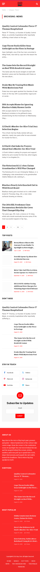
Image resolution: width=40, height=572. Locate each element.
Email (20, 408)
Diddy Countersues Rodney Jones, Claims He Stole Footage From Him (25, 518)
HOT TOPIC (25, 561)
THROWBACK (33, 564)
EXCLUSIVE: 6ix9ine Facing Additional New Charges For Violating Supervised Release (26, 286)
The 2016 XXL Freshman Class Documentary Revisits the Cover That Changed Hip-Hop (17, 207)
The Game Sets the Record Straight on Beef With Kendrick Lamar (18, 66)
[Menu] (3, 3)
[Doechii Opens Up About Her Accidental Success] (7, 260)
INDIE (33, 561)
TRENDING (21, 567)
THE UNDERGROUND (19, 564)
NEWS (7, 564)
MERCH (16, 561)
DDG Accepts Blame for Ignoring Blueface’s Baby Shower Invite (17, 105)
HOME (9, 561)
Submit (20, 416)
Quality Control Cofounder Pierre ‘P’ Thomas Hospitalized (19, 27)
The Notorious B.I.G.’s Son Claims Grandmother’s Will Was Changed (18, 167)
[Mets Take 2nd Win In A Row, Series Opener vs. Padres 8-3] (7, 274)
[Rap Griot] (20, 3)
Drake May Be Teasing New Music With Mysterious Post (18, 86)
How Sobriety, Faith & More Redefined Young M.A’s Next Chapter (25, 541)
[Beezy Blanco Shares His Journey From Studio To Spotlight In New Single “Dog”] (7, 246)
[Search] (37, 3)
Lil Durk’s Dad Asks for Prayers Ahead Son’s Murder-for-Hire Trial (18, 147)
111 (18, 227)
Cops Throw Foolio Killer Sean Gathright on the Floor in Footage (18, 47)
